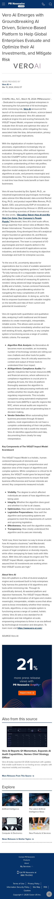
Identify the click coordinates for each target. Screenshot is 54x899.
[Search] (50, 4)
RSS (45, 887)
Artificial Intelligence (10, 809)
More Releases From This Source (16, 776)
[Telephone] (43, 4)
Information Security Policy (18, 887)
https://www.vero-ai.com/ (29, 628)
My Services (25, 866)
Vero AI (27, 109)
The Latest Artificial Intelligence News (37, 810)
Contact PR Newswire (27, 857)
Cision (31, 894)
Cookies (27, 890)
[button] (27, 66)
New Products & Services (40, 833)
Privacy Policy (33, 883)
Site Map (36, 887)
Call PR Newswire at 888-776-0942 (27, 874)
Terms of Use (18, 883)
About (26, 863)
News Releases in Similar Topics (16, 839)
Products (26, 860)
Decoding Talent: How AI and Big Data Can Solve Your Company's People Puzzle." (26, 218)
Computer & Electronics (12, 833)
